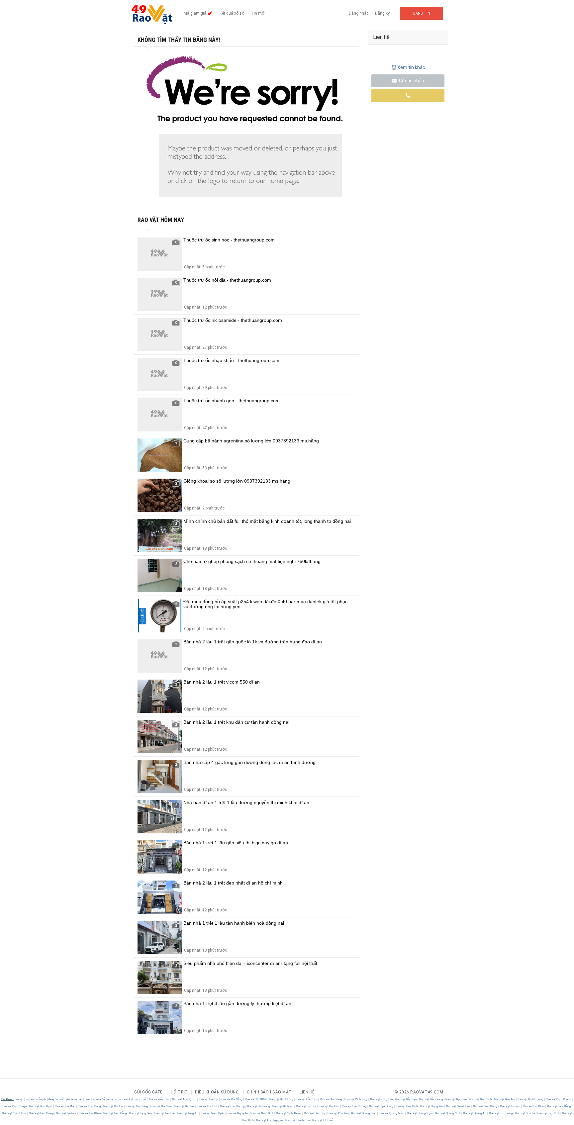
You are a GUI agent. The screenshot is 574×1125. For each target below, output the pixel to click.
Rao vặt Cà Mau (65, 1106)
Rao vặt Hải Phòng (281, 1099)
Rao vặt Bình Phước (558, 1099)
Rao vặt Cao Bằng (89, 1106)
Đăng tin (421, 13)
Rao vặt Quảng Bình (363, 1113)
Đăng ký (382, 13)
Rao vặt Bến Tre (504, 1099)
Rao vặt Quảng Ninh (447, 1113)
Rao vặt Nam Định (212, 1113)
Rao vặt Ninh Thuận (288, 1113)
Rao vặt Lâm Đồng (559, 1106)
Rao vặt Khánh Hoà (458, 1106)
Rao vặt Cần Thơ (306, 1099)
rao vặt (19, 1099)
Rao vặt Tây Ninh (548, 1113)
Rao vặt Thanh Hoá (298, 1120)
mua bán (76, 1099)
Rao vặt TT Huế (322, 1120)
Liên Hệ (307, 1092)
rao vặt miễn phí (36, 1099)
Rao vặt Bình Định (40, 1106)
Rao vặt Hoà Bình (407, 1106)
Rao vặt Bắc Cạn (406, 1099)
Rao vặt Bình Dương (530, 1099)
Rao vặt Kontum (510, 1106)
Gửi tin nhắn (411, 80)
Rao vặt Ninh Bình (262, 1113)
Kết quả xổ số (232, 13)
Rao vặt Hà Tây (184, 1106)
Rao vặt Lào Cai (164, 1113)
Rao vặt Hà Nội (208, 1099)
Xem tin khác (411, 67)
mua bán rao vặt (117, 1099)
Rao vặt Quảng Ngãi (419, 1113)
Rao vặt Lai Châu (533, 1106)
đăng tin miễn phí (59, 1099)
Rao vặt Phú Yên (338, 1113)
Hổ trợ (179, 1092)
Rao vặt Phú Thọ (314, 1113)
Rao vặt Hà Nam (161, 1106)
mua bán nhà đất (95, 1099)
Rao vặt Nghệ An (237, 1113)
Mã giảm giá (195, 13)
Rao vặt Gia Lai (113, 1106)
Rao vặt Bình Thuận (15, 1106)
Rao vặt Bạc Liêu (456, 1099)
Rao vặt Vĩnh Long (356, 1099)
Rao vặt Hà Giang (137, 1106)
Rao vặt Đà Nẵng (231, 1099)
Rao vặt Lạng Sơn (141, 1113)
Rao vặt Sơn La (525, 1113)
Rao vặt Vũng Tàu (381, 1099)
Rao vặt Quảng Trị (475, 1113)
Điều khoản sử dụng (217, 1092)
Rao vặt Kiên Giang (485, 1106)
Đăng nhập (358, 13)
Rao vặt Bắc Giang (431, 1099)
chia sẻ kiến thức (159, 1099)
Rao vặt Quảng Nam (392, 1113)
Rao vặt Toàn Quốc (184, 1099)
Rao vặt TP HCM (256, 1099)
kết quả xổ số (137, 1099)
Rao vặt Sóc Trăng (501, 1113)
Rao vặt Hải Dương (232, 1106)
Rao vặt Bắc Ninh (481, 1099)
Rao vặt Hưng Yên (432, 1106)
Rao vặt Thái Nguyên (269, 1120)
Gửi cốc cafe (148, 1092)
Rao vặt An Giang (331, 1099)
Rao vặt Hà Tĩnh (207, 1106)
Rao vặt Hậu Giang (381, 1106)
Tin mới (258, 13)
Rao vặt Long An (187, 1113)
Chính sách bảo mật (269, 1092)
